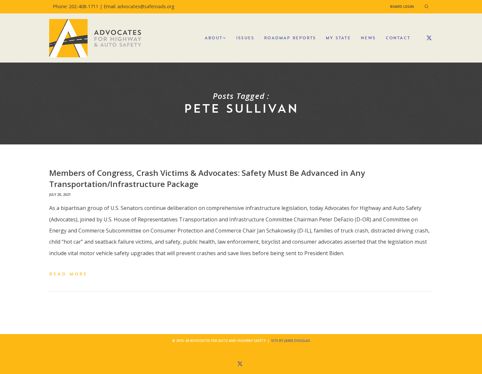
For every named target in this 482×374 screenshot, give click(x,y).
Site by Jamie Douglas (290, 340)
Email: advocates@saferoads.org (139, 6)
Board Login (402, 6)
